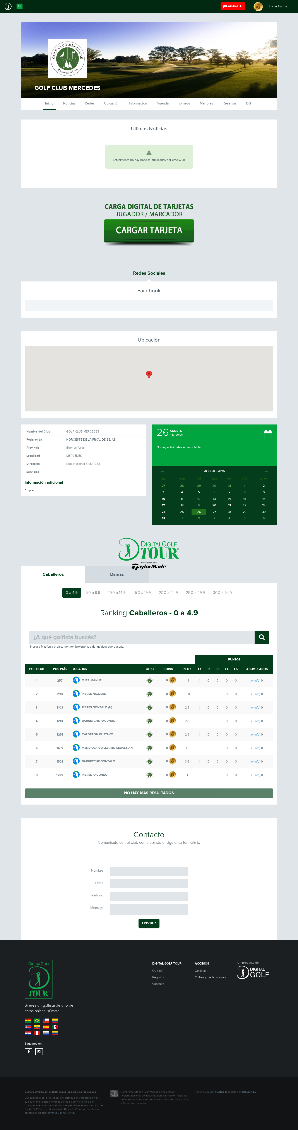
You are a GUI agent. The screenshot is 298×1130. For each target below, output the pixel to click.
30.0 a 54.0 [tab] (222, 592)
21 (229, 505)
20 (214, 505)
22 (244, 505)
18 (182, 505)
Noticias (69, 103)
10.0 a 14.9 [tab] (117, 592)
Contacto (158, 984)
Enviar (149, 923)
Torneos (184, 103)
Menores (206, 103)
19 (198, 505)
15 (244, 499)
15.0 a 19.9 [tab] (142, 592)
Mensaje (96, 908)
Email (99, 883)
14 (229, 499)
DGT (249, 103)
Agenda (163, 103)
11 (182, 499)
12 (198, 499)
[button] (149, 375)
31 (163, 518)
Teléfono (96, 895)
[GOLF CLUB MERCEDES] (149, 680)
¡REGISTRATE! (233, 6)
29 (244, 512)
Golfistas (200, 971)
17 (163, 505)
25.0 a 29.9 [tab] (195, 592)
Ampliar (30, 490)
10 (163, 499)
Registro (158, 977)
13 (214, 499)
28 (229, 512)
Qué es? (157, 971)
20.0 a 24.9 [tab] (168, 592)
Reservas (229, 103)
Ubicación (111, 103)
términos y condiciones (60, 1113)
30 (264, 512)
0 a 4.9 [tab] (72, 592)
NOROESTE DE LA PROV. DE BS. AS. (91, 439)
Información (138, 103)
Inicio (49, 103)
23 (263, 505)
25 (182, 512)
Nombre (97, 871)
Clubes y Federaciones (210, 977)
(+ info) (255, 680)
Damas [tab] (117, 574)
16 (263, 499)
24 (163, 512)
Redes (89, 103)
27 (214, 512)
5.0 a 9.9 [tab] (93, 592)
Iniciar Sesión (278, 6)
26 (199, 512)
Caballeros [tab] (53, 574)
